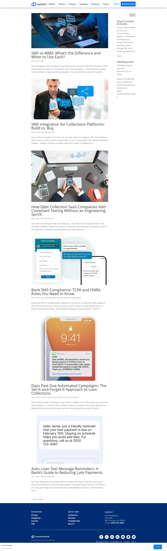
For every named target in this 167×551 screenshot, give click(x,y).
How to (43, 298)
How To (71, 524)
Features (62, 4)
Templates (75, 397)
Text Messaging (76, 298)
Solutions (72, 4)
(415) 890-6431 (129, 79)
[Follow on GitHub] (128, 537)
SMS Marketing (65, 298)
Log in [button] (119, 56)
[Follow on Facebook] (101, 537)
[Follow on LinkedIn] (117, 537)
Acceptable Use (116, 542)
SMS (42, 61)
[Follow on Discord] (134, 537)
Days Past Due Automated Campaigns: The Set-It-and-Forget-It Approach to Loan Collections (68, 389)
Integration (36, 518)
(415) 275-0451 (117, 523)
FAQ (33, 524)
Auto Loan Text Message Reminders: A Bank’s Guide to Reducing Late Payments (67, 470)
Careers (34, 521)
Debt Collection (46, 132)
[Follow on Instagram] (112, 537)
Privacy (126, 542)
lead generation (51, 298)
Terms (133, 542)
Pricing (105, 4)
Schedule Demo (128, 4)
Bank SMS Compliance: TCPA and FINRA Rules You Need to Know (66, 291)
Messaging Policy (103, 542)
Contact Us (73, 515)
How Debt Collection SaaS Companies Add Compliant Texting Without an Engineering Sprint (68, 210)
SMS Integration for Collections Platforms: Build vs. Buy (68, 126)
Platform (52, 4)
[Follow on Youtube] (123, 537)
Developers (83, 4)
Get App (157, 547)
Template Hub (74, 521)
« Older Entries (37, 499)
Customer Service (46, 397)
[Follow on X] (107, 537)
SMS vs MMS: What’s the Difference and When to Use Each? (66, 54)
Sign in (116, 4)
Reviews (71, 518)
